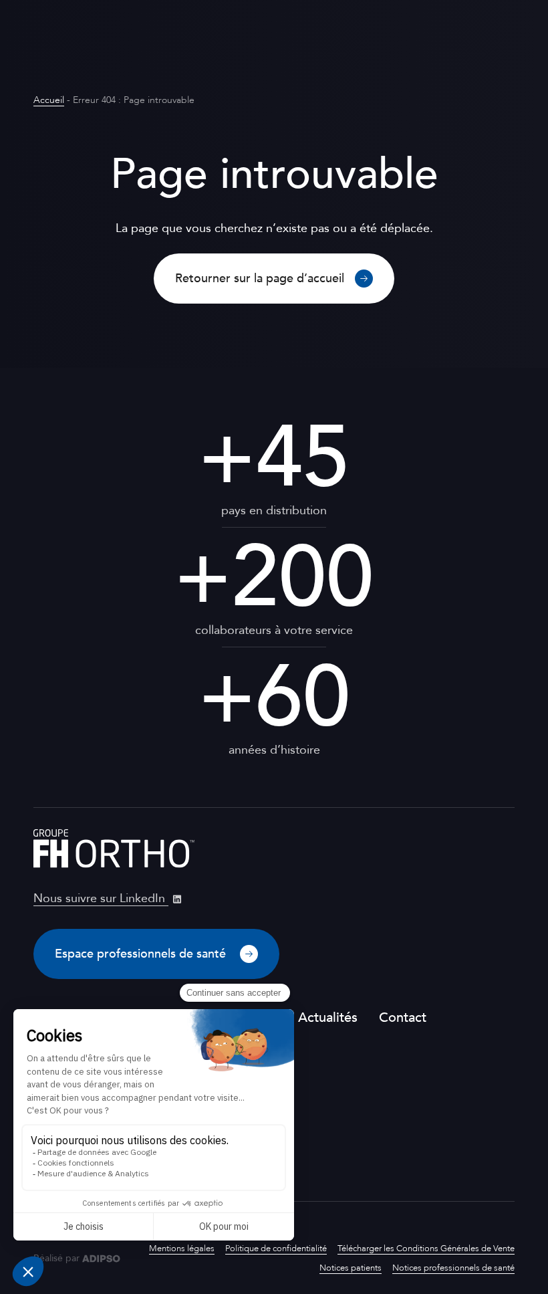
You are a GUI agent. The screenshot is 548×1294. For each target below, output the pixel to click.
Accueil (48, 100)
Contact (402, 1017)
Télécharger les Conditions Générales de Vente (426, 1249)
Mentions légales (182, 1249)
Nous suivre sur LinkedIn (100, 898)
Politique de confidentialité (276, 1249)
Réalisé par (56, 1258)
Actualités (328, 1017)
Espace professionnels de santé (142, 954)
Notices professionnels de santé (453, 1268)
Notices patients (350, 1268)
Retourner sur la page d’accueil (259, 278)
